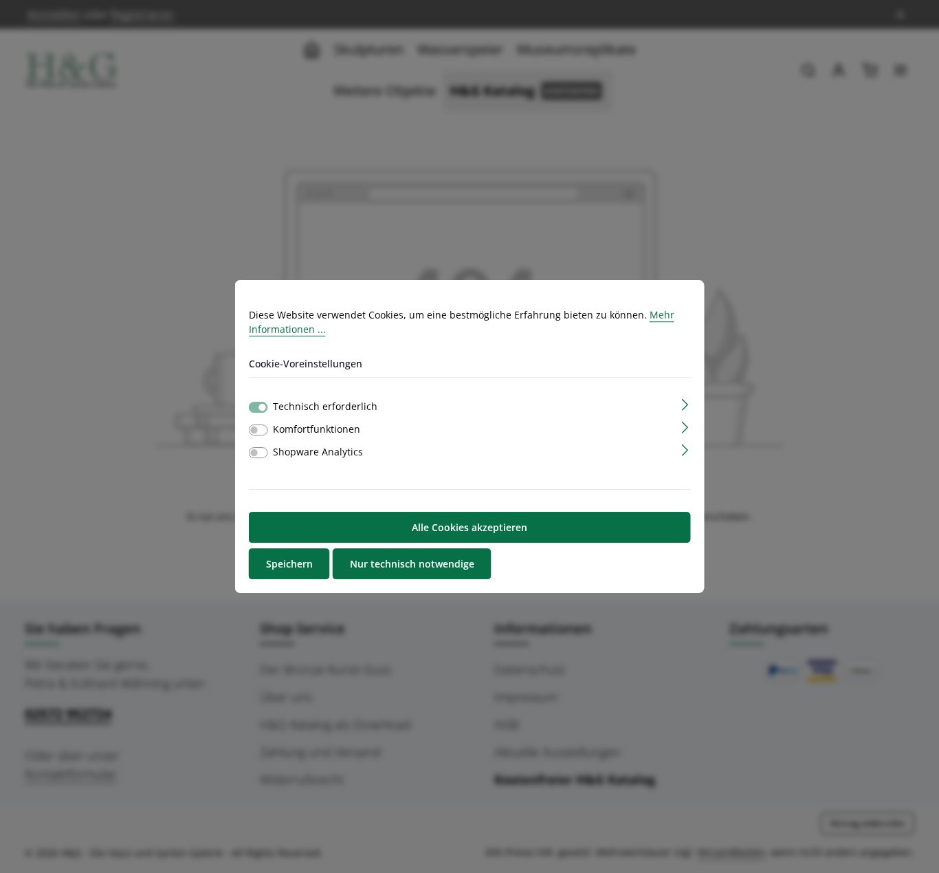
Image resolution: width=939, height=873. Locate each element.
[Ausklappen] (685, 403)
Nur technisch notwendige (412, 563)
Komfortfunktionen (316, 428)
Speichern (289, 563)
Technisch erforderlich (325, 406)
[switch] (258, 429)
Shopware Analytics (318, 451)
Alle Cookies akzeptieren (469, 527)
